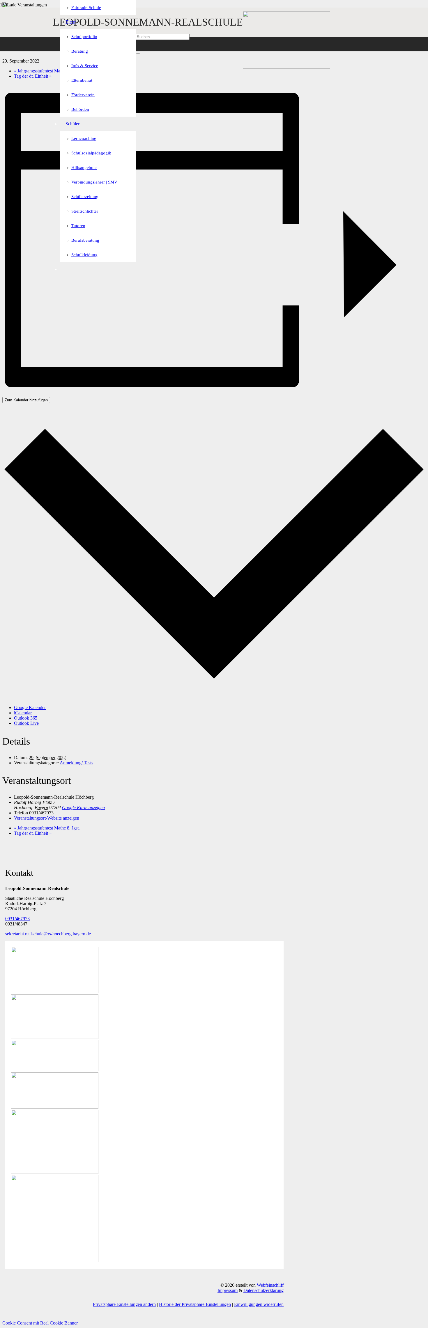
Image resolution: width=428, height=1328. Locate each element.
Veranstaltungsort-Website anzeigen (46, 818)
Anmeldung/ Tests (76, 762)
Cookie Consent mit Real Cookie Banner (40, 1322)
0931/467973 (17, 918)
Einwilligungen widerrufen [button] (259, 1304)
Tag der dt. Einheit (33, 76)
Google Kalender (30, 707)
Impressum (227, 1290)
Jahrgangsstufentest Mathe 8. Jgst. (47, 70)
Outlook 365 (25, 717)
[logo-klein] (286, 67)
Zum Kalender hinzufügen (26, 400)
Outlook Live (26, 723)
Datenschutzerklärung (263, 1290)
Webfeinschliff (270, 1285)
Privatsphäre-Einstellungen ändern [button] (124, 1304)
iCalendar (23, 712)
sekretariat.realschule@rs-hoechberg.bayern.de (48, 933)
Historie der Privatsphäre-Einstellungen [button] (195, 1304)
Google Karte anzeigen (83, 807)
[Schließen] (138, 53)
